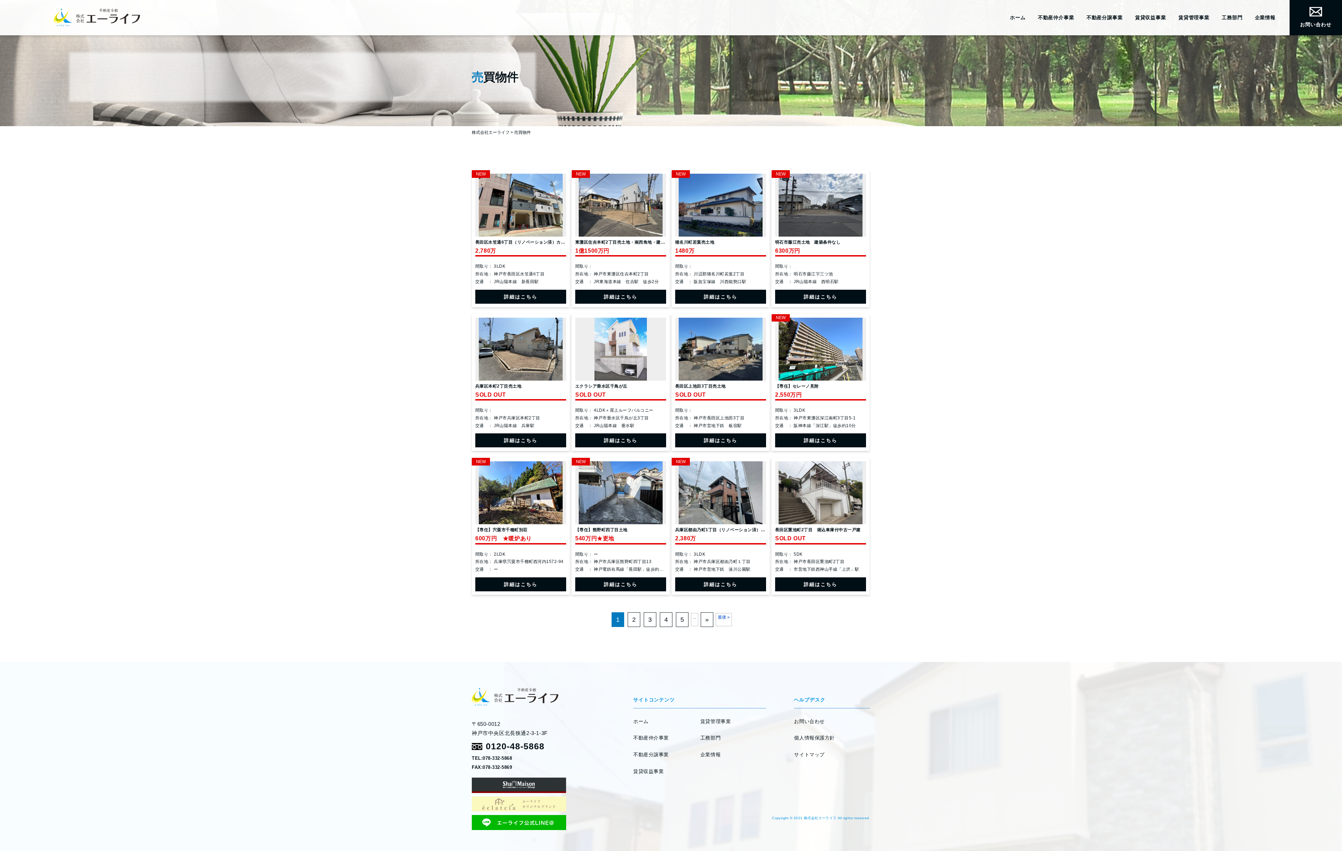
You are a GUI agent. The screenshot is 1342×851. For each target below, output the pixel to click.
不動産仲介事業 (1056, 17)
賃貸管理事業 (1194, 17)
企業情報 (1265, 17)
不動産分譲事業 (1105, 17)
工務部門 (1232, 17)
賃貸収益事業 (1150, 17)
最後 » (724, 617)
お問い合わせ (1315, 24)
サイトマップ (809, 754)
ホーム (1018, 17)
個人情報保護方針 (814, 738)
